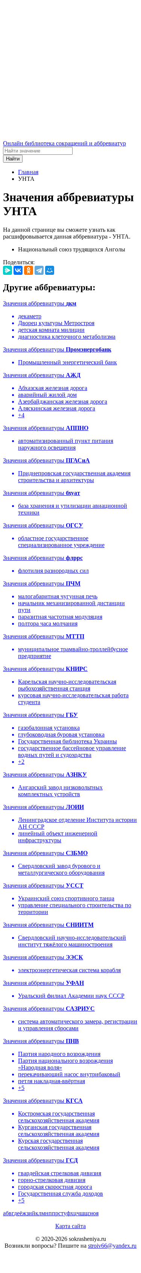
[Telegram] (39, 270)
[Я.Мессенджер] (7, 270)
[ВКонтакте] (18, 270)
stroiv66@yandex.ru (112, 1245)
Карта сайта (70, 1226)
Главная (28, 172)
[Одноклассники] (28, 270)
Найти (13, 159)
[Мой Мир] (49, 270)
